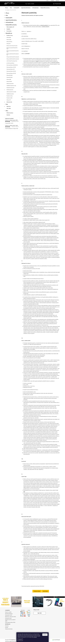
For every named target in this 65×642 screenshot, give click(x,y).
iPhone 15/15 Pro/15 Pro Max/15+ (13, 56)
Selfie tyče (9, 106)
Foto (7, 104)
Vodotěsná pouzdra (10, 93)
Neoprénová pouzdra (10, 87)
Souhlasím (45, 634)
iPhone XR (8, 43)
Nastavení (20, 639)
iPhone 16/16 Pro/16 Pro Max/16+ (13, 59)
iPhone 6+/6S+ (9, 81)
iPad (7, 15)
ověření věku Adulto (13, 641)
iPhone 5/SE (9, 79)
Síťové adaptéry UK (10, 27)
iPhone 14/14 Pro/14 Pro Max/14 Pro (13, 54)
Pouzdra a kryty (10, 35)
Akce (7, 110)
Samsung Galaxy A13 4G (11, 73)
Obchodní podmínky (9, 613)
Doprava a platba (8, 612)
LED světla (9, 108)
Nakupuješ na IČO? (8, 615)
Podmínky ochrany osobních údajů (10, 620)
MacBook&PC (9, 17)
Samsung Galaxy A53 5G (11, 71)
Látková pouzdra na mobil (11, 91)
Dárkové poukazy (10, 112)
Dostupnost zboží (8, 618)
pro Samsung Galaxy (10, 63)
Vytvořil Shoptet (57, 639)
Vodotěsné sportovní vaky (11, 85)
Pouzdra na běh (9, 97)
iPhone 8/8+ (9, 37)
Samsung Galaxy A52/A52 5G (12, 65)
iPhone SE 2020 (9, 75)
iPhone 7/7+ (9, 100)
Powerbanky (9, 31)
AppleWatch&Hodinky (11, 20)
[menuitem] (6, 7)
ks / (39, 613)
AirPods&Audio (9, 22)
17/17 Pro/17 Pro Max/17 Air (12, 61)
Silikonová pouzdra (10, 83)
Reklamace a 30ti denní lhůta (10, 616)
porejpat (35, 637)
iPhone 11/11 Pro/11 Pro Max (12, 45)
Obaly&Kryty (9, 33)
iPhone (7, 13)
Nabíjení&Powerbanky (11, 25)
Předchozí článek (37, 591)
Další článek (45, 591)
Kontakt (6, 627)
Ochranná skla (9, 102)
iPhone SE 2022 (9, 77)
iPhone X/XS (9, 39)
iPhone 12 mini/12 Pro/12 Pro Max (12, 48)
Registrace (57, 0)
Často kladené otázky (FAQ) (10, 622)
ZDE (24, 491)
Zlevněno (8, 115)
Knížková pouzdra (10, 89)
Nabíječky (8, 29)
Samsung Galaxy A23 (11, 69)
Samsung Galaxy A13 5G (11, 67)
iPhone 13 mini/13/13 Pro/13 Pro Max (13, 51)
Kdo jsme (7, 625)
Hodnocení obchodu (8, 629)
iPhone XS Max (9, 41)
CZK (47, 0)
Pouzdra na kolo (9, 95)
